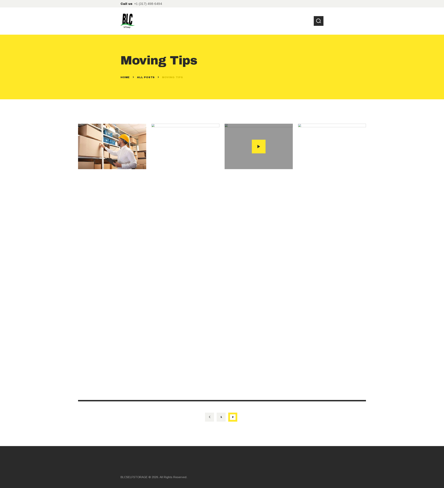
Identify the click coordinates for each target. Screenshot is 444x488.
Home (125, 77)
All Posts (146, 77)
